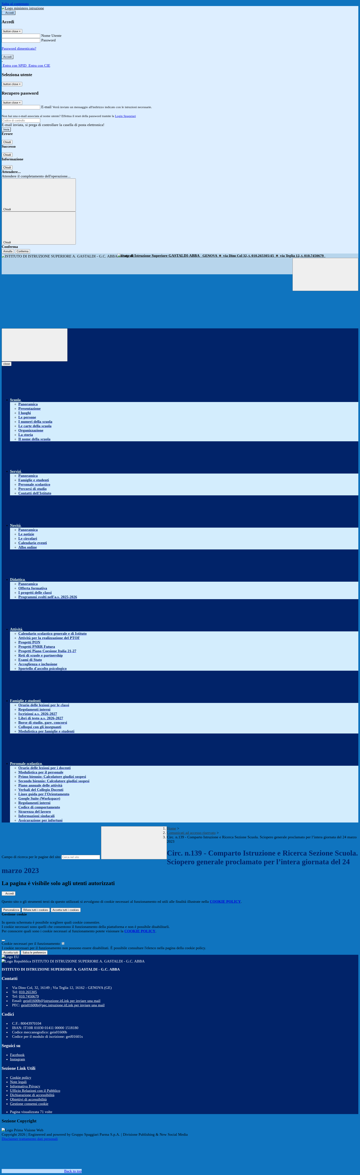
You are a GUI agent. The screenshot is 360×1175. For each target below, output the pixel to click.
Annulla (7, 251)
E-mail (46, 107)
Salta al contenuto (15, 4)
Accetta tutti (65, 910)
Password (48, 40)
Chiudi (7, 142)
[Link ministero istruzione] (23, 8)
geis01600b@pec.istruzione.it (63, 1005)
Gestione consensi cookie (29, 1104)
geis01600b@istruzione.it (61, 1001)
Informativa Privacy (25, 1086)
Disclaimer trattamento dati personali (30, 1139)
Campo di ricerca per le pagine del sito (31, 857)
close (6, 363)
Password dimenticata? (19, 48)
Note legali (18, 1082)
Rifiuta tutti (35, 910)
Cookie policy (20, 1077)
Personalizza (11, 910)
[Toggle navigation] (35, 344)
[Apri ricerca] (325, 274)
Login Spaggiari (125, 116)
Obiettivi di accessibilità (28, 1099)
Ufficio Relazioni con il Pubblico (35, 1090)
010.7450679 (29, 996)
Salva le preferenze (34, 952)
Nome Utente (51, 35)
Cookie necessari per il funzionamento (31, 943)
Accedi (9, 12)
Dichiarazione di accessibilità (32, 1095)
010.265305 (28, 992)
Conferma (22, 251)
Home (171, 828)
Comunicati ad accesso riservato (191, 833)
